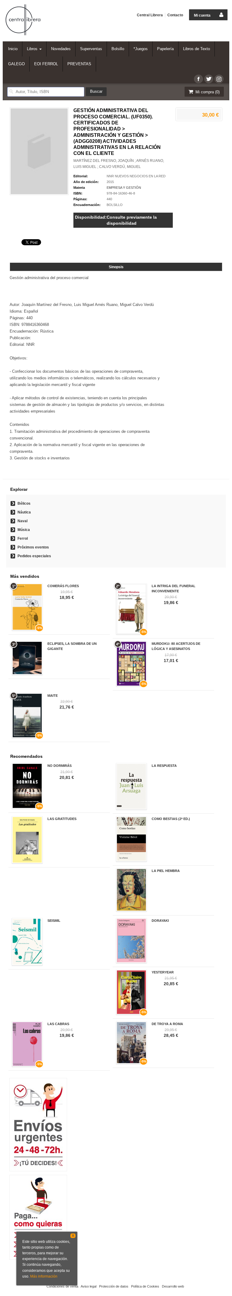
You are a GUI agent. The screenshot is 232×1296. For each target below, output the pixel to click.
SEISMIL (53, 920)
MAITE (52, 695)
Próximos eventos (33, 547)
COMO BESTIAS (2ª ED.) (171, 819)
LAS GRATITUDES (61, 819)
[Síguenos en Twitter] (208, 79)
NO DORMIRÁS (59, 765)
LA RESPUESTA (164, 765)
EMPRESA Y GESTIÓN (124, 187)
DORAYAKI (160, 920)
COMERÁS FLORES (63, 586)
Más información (43, 1276)
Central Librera (150, 15)
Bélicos (24, 503)
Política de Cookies (145, 1286)
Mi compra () (207, 92)
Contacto (175, 15)
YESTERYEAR (163, 972)
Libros (33, 49)
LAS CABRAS (58, 1024)
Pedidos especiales (34, 556)
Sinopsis (116, 267)
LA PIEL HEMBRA (166, 871)
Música (24, 530)
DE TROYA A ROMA (167, 1024)
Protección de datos (113, 1286)
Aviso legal (88, 1286)
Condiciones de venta (62, 1286)
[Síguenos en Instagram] (219, 79)
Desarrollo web (173, 1286)
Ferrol (23, 538)
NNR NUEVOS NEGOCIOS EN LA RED (136, 176)
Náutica (24, 512)
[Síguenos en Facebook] (198, 79)
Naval (22, 521)
